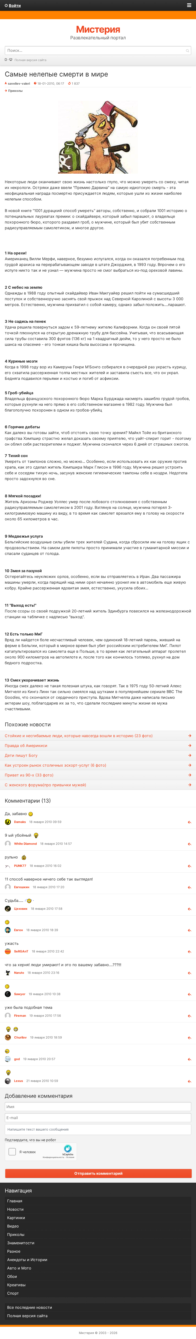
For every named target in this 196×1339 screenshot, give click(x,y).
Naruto (19, 973)
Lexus (18, 1081)
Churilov (20, 1037)
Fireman (20, 1015)
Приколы (15, 91)
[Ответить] (187, 821)
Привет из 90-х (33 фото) (29, 775)
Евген (18, 930)
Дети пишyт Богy (21, 755)
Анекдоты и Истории (27, 1259)
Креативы (16, 1284)
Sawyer (19, 994)
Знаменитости (20, 1242)
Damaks (20, 822)
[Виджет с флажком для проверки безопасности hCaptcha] (41, 1152)
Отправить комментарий (98, 1173)
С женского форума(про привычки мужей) (45, 784)
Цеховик (20, 908)
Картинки (16, 1217)
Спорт (13, 1293)
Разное (13, 1251)
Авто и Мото (19, 1268)
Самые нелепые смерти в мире (56, 74)
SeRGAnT (21, 951)
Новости (15, 1209)
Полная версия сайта (30, 60)
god (17, 1059)
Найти (187, 50)
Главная (14, 1200)
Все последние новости (29, 1307)
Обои (12, 1276)
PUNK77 (20, 866)
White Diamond (25, 844)
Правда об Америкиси (26, 745)
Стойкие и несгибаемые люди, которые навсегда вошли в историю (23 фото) (79, 735)
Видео (13, 1226)
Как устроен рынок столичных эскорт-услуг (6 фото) (55, 765)
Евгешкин (21, 887)
